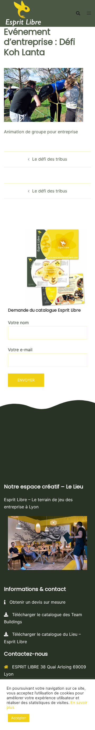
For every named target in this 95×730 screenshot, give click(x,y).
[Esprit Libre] (23, 12)
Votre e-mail (20, 349)
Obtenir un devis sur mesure (35, 602)
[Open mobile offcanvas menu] (89, 13)
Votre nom (18, 322)
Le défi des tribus (49, 159)
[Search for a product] (78, 13)
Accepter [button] (18, 718)
